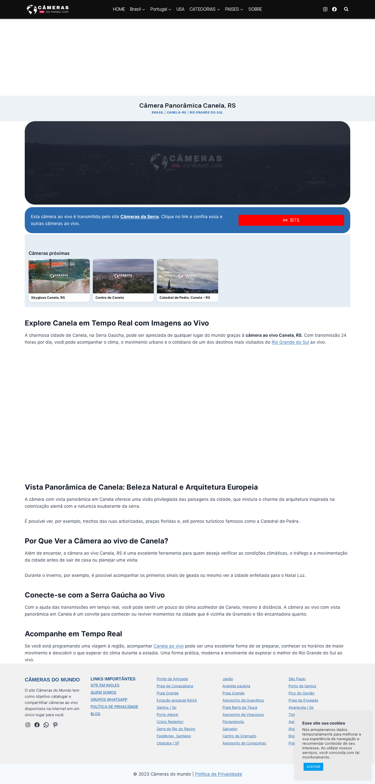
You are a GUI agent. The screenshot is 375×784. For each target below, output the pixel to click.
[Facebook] (334, 9)
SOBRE (255, 9)
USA (180, 9)
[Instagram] (325, 9)
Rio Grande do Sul (206, 112)
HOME (119, 9)
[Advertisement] (187, 57)
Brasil (158, 112)
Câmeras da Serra (139, 216)
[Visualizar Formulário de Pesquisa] (346, 9)
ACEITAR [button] (313, 767)
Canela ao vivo (169, 646)
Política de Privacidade (218, 774)
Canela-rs (176, 112)
